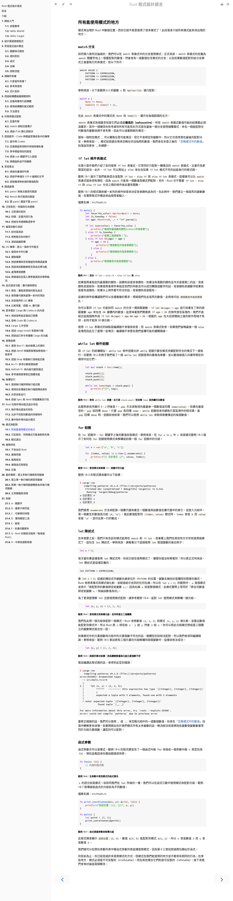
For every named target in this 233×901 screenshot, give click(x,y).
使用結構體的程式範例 (19, 106)
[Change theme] (63, 4)
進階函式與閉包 (16, 464)
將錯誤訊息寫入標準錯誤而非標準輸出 (27, 278)
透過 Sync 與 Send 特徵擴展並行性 (27, 399)
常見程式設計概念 (13, 46)
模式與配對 (10, 424)
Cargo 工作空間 (16, 325)
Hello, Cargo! (14, 36)
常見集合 (8, 166)
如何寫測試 (14, 231)
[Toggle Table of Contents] (55, 4)
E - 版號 (12, 523)
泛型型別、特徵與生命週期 (18, 206)
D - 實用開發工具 (17, 518)
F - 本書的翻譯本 (17, 528)
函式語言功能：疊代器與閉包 (19, 285)
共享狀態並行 (15, 394)
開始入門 (8, 21)
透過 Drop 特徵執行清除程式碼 (25, 359)
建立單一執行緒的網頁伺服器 (23, 479)
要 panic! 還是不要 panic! (21, 201)
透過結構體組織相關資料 (16, 96)
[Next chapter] (222, 879)
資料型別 (12, 56)
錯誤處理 (8, 186)
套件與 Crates (15, 141)
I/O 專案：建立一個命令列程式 (20, 246)
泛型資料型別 (15, 211)
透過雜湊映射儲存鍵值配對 (22, 181)
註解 (10, 66)
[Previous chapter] (62, 879)
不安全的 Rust (16, 449)
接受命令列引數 (16, 251)
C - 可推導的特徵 (17, 513)
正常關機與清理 (16, 493)
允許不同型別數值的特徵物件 (23, 414)
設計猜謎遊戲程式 (13, 41)
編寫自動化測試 (12, 226)
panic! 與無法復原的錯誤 (21, 191)
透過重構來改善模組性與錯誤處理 (26, 261)
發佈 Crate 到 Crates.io (21, 320)
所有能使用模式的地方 (20, 429)
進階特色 (8, 444)
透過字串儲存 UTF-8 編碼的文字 (24, 176)
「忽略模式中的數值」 (191, 141)
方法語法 (12, 111)
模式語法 (13, 439)
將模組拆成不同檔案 (18, 161)
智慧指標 (8, 340)
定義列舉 (12, 121)
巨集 (10, 469)
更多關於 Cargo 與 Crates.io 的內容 (23, 310)
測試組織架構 (15, 241)
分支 (86, 47)
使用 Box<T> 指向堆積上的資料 (25, 345)
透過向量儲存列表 (17, 171)
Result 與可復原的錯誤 (19, 196)
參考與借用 (13, 86)
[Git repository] (227, 4)
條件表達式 (92, 158)
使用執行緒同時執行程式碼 (22, 384)
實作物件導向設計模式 (20, 419)
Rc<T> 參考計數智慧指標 (21, 364)
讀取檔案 (13, 256)
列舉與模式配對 (11, 116)
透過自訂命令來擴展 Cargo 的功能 (26, 335)
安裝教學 (12, 26)
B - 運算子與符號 (17, 508)
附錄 (6, 498)
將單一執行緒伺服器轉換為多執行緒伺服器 (27, 486)
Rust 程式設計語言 (12, 6)
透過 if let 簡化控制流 (19, 131)
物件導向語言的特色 (19, 409)
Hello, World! (14, 31)
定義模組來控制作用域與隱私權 (24, 146)
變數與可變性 (14, 51)
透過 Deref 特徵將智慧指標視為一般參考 (26, 352)
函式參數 (84, 742)
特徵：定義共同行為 (19, 216)
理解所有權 (9, 76)
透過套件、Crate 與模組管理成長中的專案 (25, 136)
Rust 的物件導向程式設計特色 (20, 404)
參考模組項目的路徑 (18, 151)
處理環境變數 (15, 271)
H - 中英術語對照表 (18, 542)
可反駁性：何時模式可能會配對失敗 (27, 434)
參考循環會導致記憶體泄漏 (22, 374)
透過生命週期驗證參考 (20, 221)
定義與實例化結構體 (18, 101)
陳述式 (86, 531)
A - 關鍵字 (13, 503)
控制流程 (12, 71)
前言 (4, 10)
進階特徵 (13, 454)
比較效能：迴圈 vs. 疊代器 (22, 305)
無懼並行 (8, 379)
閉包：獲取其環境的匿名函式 (23, 290)
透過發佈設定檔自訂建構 (21, 315)
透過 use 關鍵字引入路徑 (21, 156)
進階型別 (13, 459)
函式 (10, 61)
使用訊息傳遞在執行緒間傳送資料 (26, 389)
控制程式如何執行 (17, 236)
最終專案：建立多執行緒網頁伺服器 (23, 474)
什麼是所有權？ (16, 81)
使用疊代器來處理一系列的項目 (25, 295)
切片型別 (12, 91)
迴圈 (84, 427)
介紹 (4, 16)
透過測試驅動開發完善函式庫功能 (26, 266)
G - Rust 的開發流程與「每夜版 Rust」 (25, 535)
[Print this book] (222, 4)
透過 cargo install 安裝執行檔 (24, 330)
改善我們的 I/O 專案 (19, 300)
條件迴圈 (93, 343)
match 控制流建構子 (18, 126)
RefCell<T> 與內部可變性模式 (24, 369)
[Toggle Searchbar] (71, 4)
